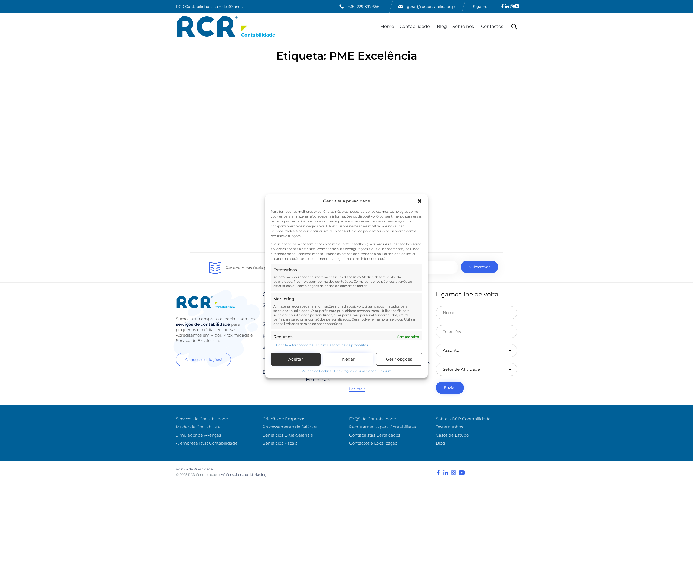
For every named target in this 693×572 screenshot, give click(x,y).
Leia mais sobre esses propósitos (342, 345)
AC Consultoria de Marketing (244, 475)
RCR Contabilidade (203, 475)
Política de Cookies (316, 371)
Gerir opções (399, 359)
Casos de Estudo (452, 435)
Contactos (492, 26)
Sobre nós (463, 26)
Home (387, 26)
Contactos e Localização (373, 443)
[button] (419, 201)
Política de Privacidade (194, 469)
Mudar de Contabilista (198, 426)
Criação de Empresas (284, 418)
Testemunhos (449, 426)
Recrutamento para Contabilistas (382, 426)
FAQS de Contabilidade (372, 418)
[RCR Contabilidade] (226, 26)
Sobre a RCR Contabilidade (463, 418)
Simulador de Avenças (198, 435)
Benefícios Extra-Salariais (288, 435)
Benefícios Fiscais (280, 443)
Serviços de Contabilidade (202, 418)
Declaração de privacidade (355, 371)
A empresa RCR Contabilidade (206, 443)
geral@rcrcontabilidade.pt (431, 6)
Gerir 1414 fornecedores (294, 345)
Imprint (385, 371)
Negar (348, 359)
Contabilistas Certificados (374, 435)
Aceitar (295, 359)
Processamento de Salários (290, 426)
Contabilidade (415, 26)
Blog (442, 26)
